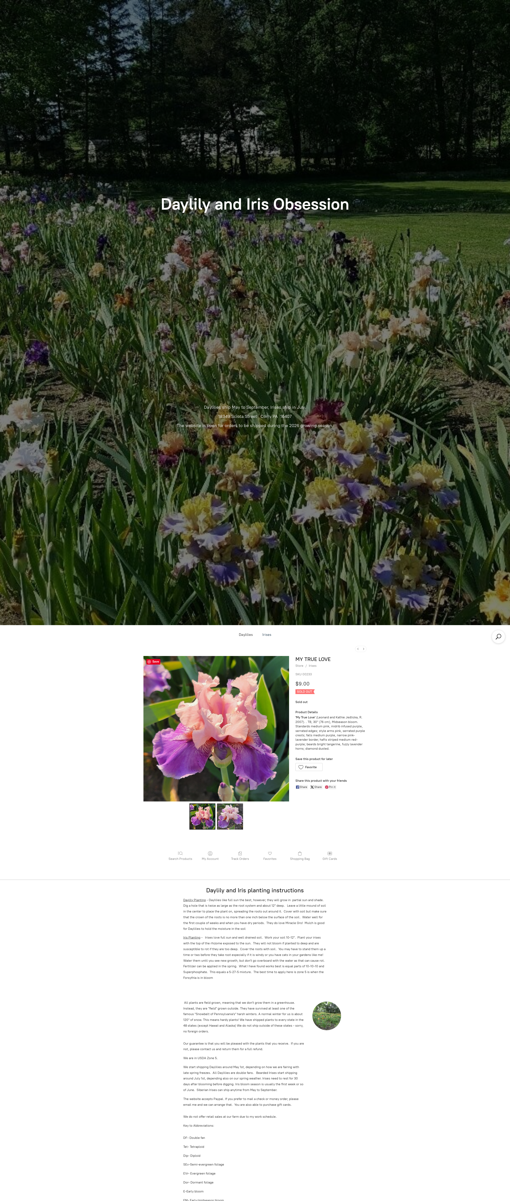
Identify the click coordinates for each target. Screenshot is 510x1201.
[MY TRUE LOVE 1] (230, 816)
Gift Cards (330, 859)
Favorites (270, 859)
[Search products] (498, 636)
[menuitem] (358, 649)
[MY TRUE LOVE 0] (202, 816)
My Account (210, 859)
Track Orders (240, 859)
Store (299, 666)
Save (155, 661)
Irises (266, 634)
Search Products (180, 859)
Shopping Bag (300, 859)
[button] (309, 767)
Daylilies (246, 634)
